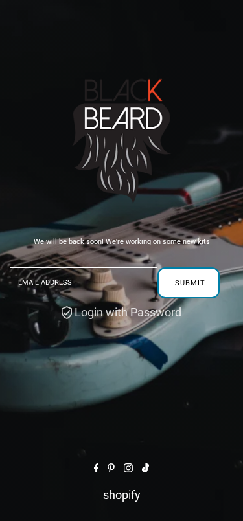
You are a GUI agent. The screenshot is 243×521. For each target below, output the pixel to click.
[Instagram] (128, 468)
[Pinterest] (111, 468)
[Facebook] (96, 468)
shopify (122, 495)
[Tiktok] (145, 468)
